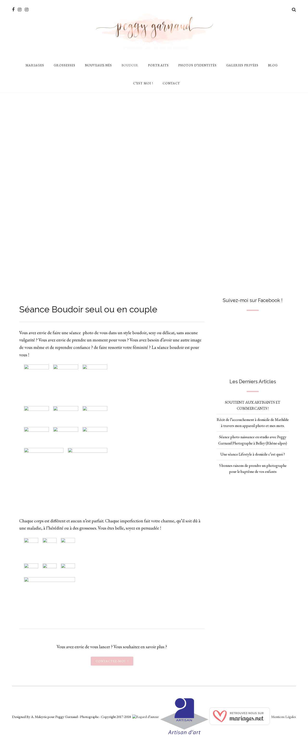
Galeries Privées (242, 65)
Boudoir (130, 65)
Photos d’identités (197, 65)
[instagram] (19, 9)
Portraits (158, 65)
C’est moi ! (143, 83)
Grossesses (64, 65)
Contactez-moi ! (112, 661)
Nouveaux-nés (98, 65)
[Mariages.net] (240, 723)
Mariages (35, 65)
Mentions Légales (283, 717)
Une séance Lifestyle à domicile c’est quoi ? (252, 454)
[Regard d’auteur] (145, 716)
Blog (273, 65)
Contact (171, 83)
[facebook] (13, 9)
